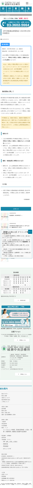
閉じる (30, 231)
